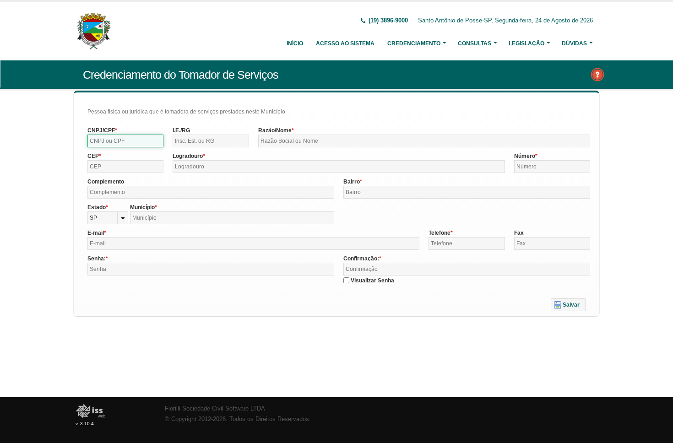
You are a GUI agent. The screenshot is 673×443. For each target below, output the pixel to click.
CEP (93, 156)
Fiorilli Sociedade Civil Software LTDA (215, 408)
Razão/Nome (275, 130)
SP (93, 218)
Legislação (526, 43)
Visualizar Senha (372, 280)
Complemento (105, 181)
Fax (519, 233)
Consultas (474, 43)
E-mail (95, 233)
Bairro (351, 181)
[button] (568, 304)
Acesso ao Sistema (345, 43)
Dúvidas (574, 43)
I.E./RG (181, 130)
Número (524, 156)
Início (295, 43)
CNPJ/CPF (101, 130)
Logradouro (188, 156)
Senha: (96, 258)
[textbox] (125, 141)
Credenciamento (413, 43)
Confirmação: (361, 258)
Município (142, 207)
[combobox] (107, 217)
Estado (96, 207)
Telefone (439, 233)
